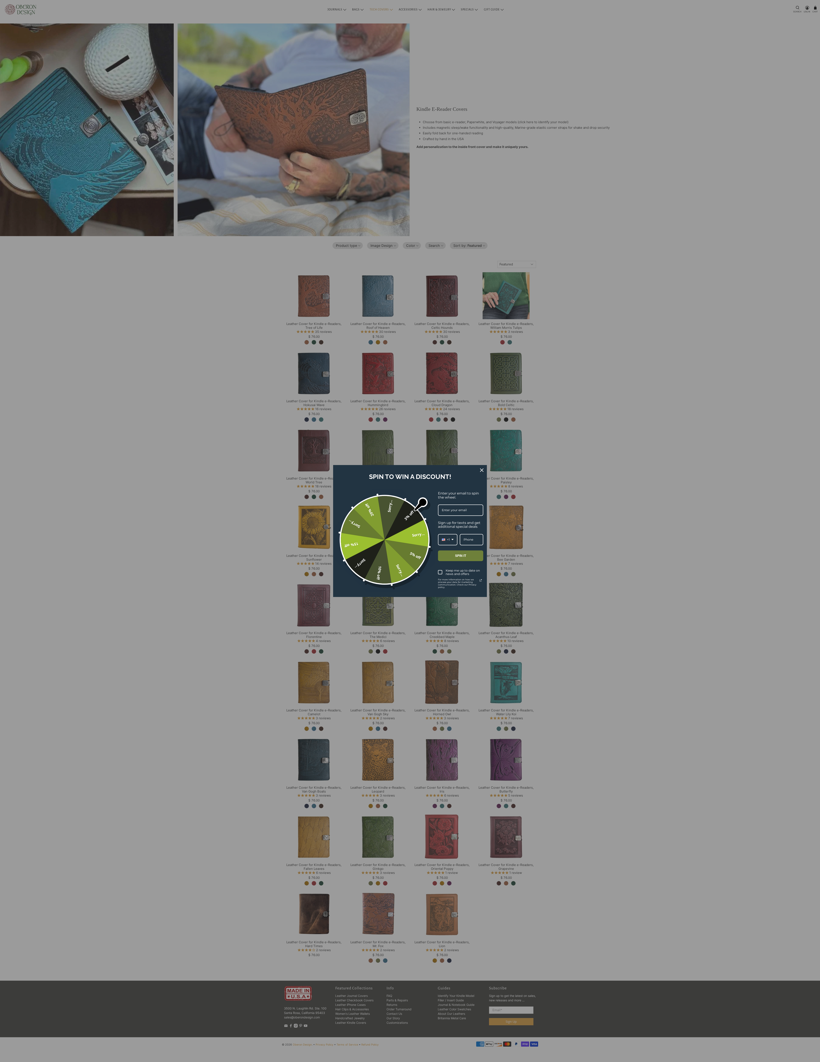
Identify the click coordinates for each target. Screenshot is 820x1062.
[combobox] (447, 539)
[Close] (482, 470)
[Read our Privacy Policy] (480, 580)
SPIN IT (460, 555)
